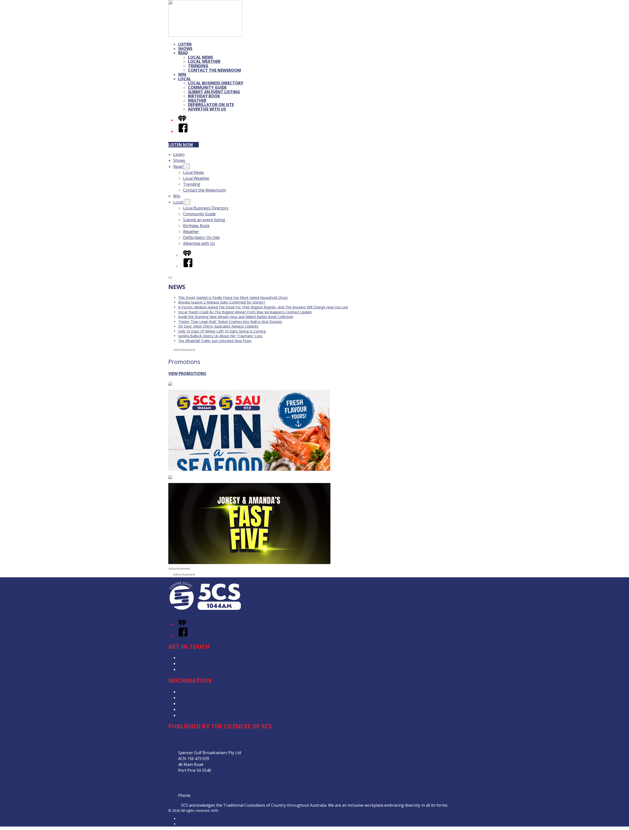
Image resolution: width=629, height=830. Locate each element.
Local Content (191, 715)
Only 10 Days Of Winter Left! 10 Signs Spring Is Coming (222, 331)
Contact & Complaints (198, 657)
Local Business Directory (215, 83)
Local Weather (204, 61)
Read (183, 52)
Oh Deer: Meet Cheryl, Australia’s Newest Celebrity (218, 326)
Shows (185, 48)
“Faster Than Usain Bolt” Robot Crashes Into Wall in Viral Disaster (230, 321)
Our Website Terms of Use (202, 709)
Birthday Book (204, 96)
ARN (181, 818)
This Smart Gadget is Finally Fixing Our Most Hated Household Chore (233, 297)
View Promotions (187, 373)
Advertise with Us (207, 109)
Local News (200, 57)
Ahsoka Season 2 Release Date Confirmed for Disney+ (221, 302)
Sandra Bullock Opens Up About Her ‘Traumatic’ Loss (220, 335)
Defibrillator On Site (211, 104)
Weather (197, 100)
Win (182, 74)
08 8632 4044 (204, 795)
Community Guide (207, 87)
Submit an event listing (214, 92)
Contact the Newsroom (214, 70)
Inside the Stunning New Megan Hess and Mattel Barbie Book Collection (235, 316)
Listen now (180, 144)
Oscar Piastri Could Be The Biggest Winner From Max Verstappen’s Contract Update (245, 312)
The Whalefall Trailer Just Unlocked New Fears (215, 340)
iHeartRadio (187, 824)
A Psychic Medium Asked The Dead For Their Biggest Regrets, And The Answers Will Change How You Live (263, 307)
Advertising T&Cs (194, 703)
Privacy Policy (190, 691)
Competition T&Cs (195, 697)
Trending (198, 66)
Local (184, 79)
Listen (185, 44)
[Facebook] (183, 131)
